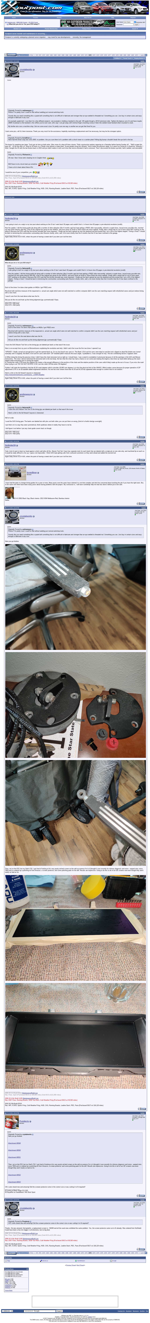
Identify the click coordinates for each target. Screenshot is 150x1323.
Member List (17, 28)
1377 (109, 55)
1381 (124, 55)
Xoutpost (129, 1311)
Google (114, 1260)
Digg (8, 1260)
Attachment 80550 (14, 1150)
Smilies (7, 1280)
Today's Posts (86, 28)
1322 (47, 55)
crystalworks (26, 69)
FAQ (112, 17)
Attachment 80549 (14, 1143)
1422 (132, 55)
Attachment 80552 (14, 1175)
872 (40, 55)
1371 (86, 55)
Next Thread (80, 1265)
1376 (105, 55)
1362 (51, 55)
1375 (101, 55)
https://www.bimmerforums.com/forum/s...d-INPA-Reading (24, 375)
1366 (66, 55)
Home (14, 17)
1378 (113, 55)
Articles (59, 17)
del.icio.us (45, 1260)
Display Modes (138, 58)
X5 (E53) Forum (33, 22)
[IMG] (6, 1282)
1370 (82, 55)
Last (142, 55)
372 (37, 55)
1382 (128, 55)
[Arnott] (87, 26)
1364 (59, 55)
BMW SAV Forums (22, 22)
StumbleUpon (81, 1260)
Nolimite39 (10, 218)
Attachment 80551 (14, 1157)
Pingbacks (8, 1286)
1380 (121, 55)
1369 (78, 55)
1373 (93, 55)
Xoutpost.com (11, 22)
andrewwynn (26, 252)
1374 (97, 55)
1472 (136, 55)
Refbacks (8, 1287)
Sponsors (136, 1311)
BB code (7, 1279)
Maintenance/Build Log (30, 176)
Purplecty (24, 1121)
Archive (142, 1311)
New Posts (113, 28)
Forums (35, 17)
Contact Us (121, 1311)
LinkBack (117, 58)
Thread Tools (127, 58)
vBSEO (90, 1317)
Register (133, 17)
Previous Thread (71, 1265)
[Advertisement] (75, 46)
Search (134, 28)
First (31, 55)
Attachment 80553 (14, 1182)
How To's (87, 17)
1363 (55, 55)
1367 (70, 55)
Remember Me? (140, 22)
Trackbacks (8, 1284)
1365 (63, 55)
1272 (43, 55)
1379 (117, 55)
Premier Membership (51, 28)
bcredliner (32, 472)
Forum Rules (8, 1290)
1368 (74, 55)
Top (147, 1311)
